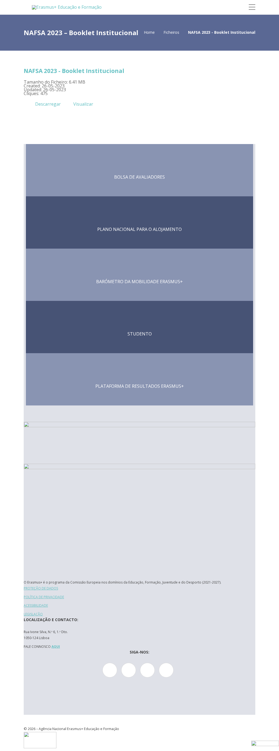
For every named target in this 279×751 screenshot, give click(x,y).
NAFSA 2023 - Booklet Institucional (74, 71)
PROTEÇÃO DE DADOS (41, 588)
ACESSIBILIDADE (36, 605)
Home (149, 32)
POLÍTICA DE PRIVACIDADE (44, 597)
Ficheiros (171, 32)
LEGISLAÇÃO (33, 614)
